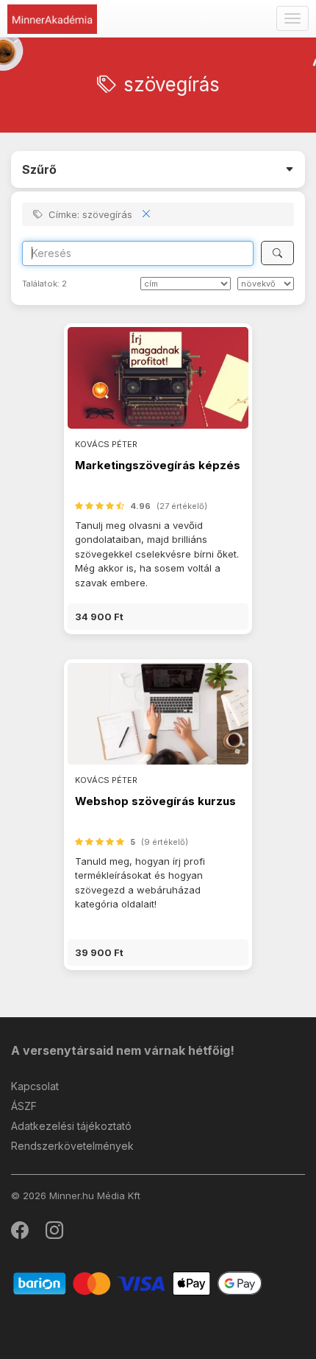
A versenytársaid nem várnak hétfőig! (122, 1050)
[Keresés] (277, 253)
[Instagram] (54, 1233)
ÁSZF (24, 1106)
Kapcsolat (35, 1086)
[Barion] (138, 1282)
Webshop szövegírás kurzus (155, 801)
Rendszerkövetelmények (72, 1145)
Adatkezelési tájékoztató (71, 1126)
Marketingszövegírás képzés (157, 465)
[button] (158, 616)
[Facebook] (21, 1233)
